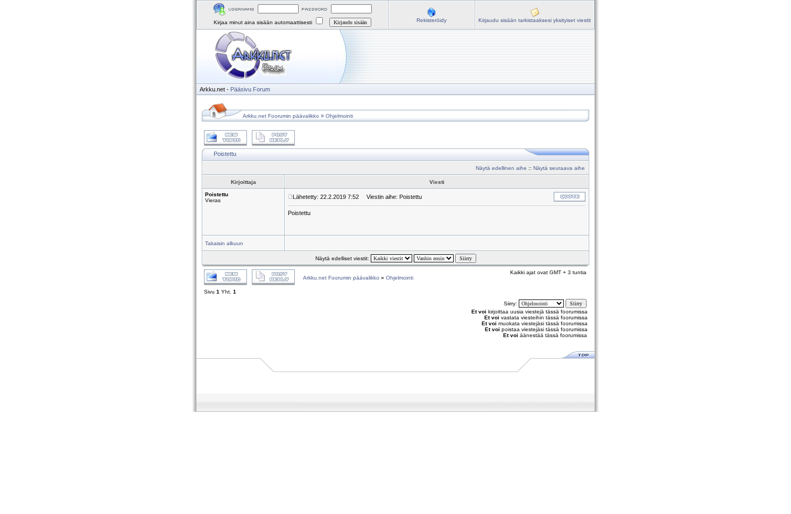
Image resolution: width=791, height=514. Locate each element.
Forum (261, 89)
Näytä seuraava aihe (559, 168)
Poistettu (225, 154)
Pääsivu (240, 89)
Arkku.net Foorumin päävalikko (281, 116)
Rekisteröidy (431, 20)
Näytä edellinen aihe (501, 168)
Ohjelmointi (339, 116)
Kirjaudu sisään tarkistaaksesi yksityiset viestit (534, 20)
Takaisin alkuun (224, 243)
